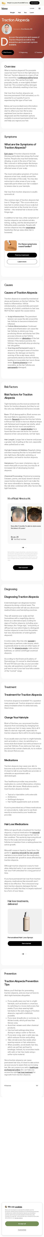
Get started (34, 3)
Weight (12, 12)
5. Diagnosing (23, 52)
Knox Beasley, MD (26, 29)
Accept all (22, 1224)
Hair (19, 12)
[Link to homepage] (14, 8)
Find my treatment (22, 255)
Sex (25, 12)
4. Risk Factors (7, 52)
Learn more (22, 262)
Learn (32, 12)
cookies (18, 1207)
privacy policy (19, 1218)
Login (32, 8)
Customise (22, 1230)
